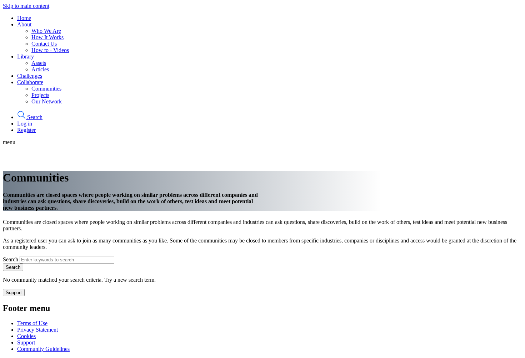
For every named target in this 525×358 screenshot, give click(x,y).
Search (10, 259)
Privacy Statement (37, 330)
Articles (40, 69)
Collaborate (30, 82)
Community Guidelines (43, 349)
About (24, 24)
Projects (40, 95)
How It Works (47, 37)
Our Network (46, 101)
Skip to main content (26, 6)
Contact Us (44, 44)
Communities (46, 89)
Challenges (29, 76)
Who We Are (46, 31)
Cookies (26, 336)
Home (24, 18)
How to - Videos (50, 50)
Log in (24, 124)
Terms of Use (32, 323)
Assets (38, 63)
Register (26, 130)
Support (14, 292)
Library (25, 56)
